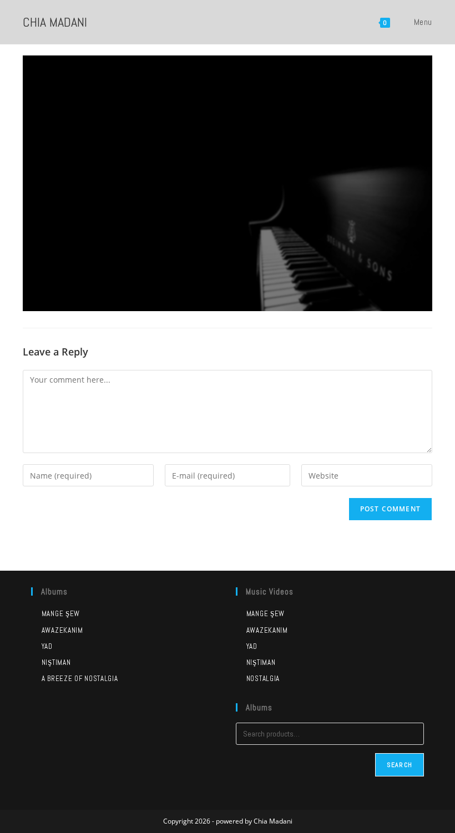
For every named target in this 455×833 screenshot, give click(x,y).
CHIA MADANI (55, 22)
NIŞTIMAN (260, 662)
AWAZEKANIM (267, 630)
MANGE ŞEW (265, 613)
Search (399, 764)
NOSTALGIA (263, 678)
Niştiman (56, 662)
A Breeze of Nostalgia (80, 678)
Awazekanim (62, 630)
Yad (47, 646)
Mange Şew (61, 613)
